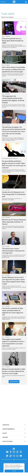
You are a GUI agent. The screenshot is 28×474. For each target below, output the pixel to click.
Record (5, 437)
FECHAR (14, 471)
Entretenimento (9, 429)
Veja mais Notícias (14, 381)
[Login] (26, 1)
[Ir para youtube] (20, 455)
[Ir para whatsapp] (17, 455)
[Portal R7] (14, 1)
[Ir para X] (14, 455)
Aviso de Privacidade (15, 467)
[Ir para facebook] (10, 451)
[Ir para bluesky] (7, 451)
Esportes (6, 425)
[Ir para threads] (20, 451)
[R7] (14, 449)
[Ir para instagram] (14, 451)
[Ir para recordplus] (7, 455)
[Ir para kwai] (17, 451)
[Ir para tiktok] (10, 455)
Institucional (8, 441)
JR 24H (5, 433)
